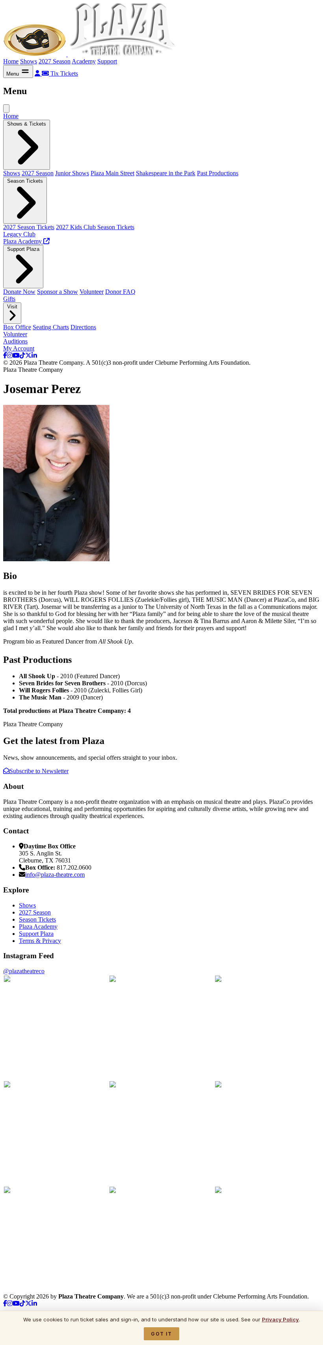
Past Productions (217, 173)
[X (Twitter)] (28, 355)
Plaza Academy (38, 926)
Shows (28, 61)
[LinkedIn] (34, 355)
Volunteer (92, 291)
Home (11, 61)
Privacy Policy (280, 1319)
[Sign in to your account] (38, 73)
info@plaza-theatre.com (55, 874)
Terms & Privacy (40, 940)
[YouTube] (16, 355)
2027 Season (55, 61)
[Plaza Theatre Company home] (91, 54)
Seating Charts (51, 327)
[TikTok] (22, 355)
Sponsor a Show (57, 291)
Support (107, 61)
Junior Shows (72, 173)
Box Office (17, 327)
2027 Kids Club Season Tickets (95, 227)
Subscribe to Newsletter (39, 771)
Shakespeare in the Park (165, 173)
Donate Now (19, 291)
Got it (161, 1334)
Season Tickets (37, 919)
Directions (83, 327)
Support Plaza (36, 933)
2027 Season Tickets (28, 227)
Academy (84, 61)
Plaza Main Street (112, 173)
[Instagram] (10, 355)
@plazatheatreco (24, 971)
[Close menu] (6, 108)
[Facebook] (5, 355)
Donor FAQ (120, 291)
